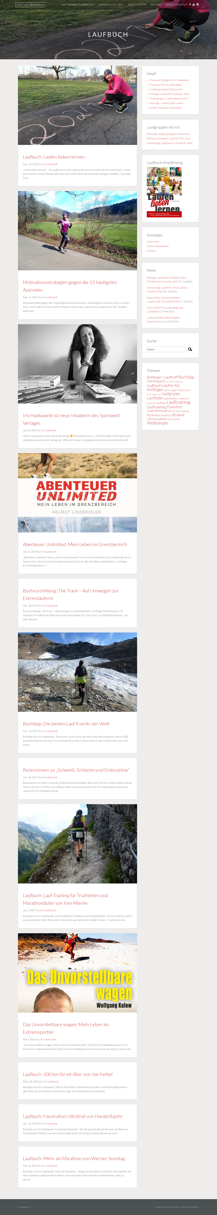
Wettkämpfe (157, 422)
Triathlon (165, 415)
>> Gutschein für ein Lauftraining (164, 84)
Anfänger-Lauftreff (111, 4)
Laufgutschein (137, 4)
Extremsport (156, 381)
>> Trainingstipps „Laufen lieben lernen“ (168, 98)
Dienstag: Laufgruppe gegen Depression (168, 133)
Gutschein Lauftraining (173, 382)
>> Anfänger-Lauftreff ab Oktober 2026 (168, 93)
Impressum (153, 241)
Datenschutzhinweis (158, 246)
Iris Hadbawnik (30, 5)
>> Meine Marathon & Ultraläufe (164, 107)
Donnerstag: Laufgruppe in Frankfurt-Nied (169, 142)
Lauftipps (161, 402)
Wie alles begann (176, 4)
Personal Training (180, 411)
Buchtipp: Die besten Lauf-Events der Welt (66, 723)
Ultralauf (177, 415)
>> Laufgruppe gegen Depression (165, 89)
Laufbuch (154, 385)
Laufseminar (170, 398)
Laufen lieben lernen (154, 394)
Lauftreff (152, 411)
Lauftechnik (183, 398)
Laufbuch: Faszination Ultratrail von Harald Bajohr (73, 1116)
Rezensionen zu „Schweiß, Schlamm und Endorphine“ (76, 770)
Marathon (165, 411)
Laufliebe (155, 397)
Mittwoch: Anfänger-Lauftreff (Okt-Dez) (168, 138)
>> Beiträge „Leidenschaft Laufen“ (165, 102)
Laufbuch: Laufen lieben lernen (54, 157)
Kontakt (151, 250)
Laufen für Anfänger (163, 387)
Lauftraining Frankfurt (164, 407)
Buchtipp (186, 377)
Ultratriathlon (173, 419)
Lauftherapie (151, 403)
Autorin (156, 4)
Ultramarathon (157, 419)
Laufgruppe (171, 393)
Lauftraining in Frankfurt (77, 4)
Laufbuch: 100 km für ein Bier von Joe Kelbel (68, 1074)
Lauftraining (178, 402)
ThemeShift (174, 1207)
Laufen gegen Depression (177, 390)
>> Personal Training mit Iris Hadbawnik (168, 79)
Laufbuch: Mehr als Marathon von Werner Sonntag (74, 1158)
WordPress (194, 1207)
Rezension (154, 415)
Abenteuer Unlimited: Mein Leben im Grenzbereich (75, 544)
